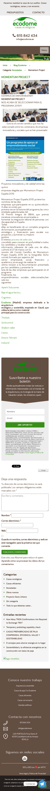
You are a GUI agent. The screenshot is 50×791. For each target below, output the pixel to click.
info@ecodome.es (25, 39)
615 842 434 (25, 722)
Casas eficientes (13, 583)
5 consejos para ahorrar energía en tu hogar (26, 643)
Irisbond (5, 342)
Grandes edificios (25, 705)
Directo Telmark (9, 337)
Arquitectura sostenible (25, 685)
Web (3, 530)
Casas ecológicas (14, 579)
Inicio (5, 65)
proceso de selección (22, 239)
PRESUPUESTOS (15, 12)
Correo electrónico (11, 520)
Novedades (17, 70)
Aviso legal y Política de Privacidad (32, 773)
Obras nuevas (12, 592)
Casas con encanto (25, 700)
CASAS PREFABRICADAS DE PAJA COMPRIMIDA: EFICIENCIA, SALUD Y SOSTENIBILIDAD (23, 635)
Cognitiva (5, 297)
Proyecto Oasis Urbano (16, 596)
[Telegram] (42, 784)
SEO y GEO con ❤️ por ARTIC (34, 767)
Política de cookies (32, 786)
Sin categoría (12, 601)
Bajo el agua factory (11, 292)
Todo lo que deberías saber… (19, 605)
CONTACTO (38, 12)
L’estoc (4, 332)
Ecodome (6, 302)
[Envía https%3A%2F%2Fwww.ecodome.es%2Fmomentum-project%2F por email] (43, 470)
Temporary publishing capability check (23, 627)
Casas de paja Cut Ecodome (25, 690)
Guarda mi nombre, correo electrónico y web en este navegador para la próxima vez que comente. (24, 543)
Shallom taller (8, 327)
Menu (44, 50)
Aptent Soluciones (10, 287)
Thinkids (5, 317)
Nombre (6, 515)
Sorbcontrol (7, 322)
